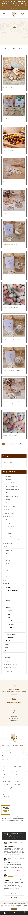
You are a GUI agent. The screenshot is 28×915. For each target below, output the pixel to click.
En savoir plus (15, 854)
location (7, 644)
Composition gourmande (12, 540)
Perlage (9, 631)
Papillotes (9, 547)
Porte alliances (10, 506)
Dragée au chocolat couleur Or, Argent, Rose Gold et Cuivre (14, 402)
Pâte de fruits (11, 627)
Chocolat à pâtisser (11, 664)
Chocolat (8, 604)
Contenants (8, 550)
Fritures (9, 523)
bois (7, 553)
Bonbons (8, 520)
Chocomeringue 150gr (8, 150)
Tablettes (9, 671)
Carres (8, 661)
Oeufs (9, 536)
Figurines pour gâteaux (12, 496)
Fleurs (8, 499)
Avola (9, 594)
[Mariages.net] (14, 898)
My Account (4, 912)
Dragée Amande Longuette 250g (11, 339)
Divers (8, 493)
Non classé (8, 651)
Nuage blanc (10, 624)
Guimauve (10, 617)
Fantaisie (8, 607)
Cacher (8, 600)
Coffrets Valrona (11, 667)
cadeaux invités (10, 483)
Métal (8, 560)
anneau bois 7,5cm (7, 87)
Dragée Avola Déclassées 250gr (10, 435)
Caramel (9, 610)
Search (14, 912)
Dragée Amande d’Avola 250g (10, 244)
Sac (7, 570)
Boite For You (6, 118)
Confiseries (8, 543)
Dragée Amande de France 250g (10, 276)
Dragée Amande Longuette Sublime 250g (13, 370)
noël (6, 647)
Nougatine (10, 621)
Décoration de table (11, 486)
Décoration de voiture (12, 489)
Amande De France (12, 590)
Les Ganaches (11, 526)
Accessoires (8, 476)
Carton (8, 557)
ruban (8, 509)
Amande (8, 587)
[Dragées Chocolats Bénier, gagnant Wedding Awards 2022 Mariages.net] (5, 814)
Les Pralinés (10, 530)
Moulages (10, 533)
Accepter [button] (14, 908)
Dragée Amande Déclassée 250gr (11, 307)
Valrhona (7, 657)
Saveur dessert (11, 634)
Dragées (7, 583)
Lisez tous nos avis (14, 893)
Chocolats (8, 516)
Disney (7, 580)
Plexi (7, 563)
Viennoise (10, 637)
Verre (8, 577)
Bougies (8, 479)
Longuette (10, 597)
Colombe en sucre (7, 181)
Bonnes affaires (9, 513)
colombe (9, 614)
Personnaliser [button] (24, 906)
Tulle (7, 573)
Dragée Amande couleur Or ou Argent (12, 213)
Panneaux (9, 503)
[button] (4, 13)
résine (8, 567)
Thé (6, 654)
